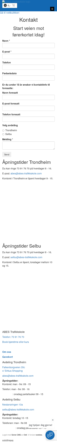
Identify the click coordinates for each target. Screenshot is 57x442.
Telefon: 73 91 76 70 (13, 337)
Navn (5, 40)
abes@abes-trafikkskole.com (26, 173)
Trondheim (11, 130)
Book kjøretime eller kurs (15, 342)
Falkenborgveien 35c (13, 367)
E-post (6, 51)
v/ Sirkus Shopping (12, 370)
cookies (39, 434)
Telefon (6, 62)
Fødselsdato (9, 73)
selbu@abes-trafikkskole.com (26, 257)
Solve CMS (16, 434)
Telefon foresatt (11, 114)
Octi (25, 434)
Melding (6, 139)
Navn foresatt (10, 92)
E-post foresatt (10, 103)
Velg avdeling (10, 125)
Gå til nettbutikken (9, 12)
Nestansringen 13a (12, 404)
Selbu (8, 134)
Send (6, 154)
